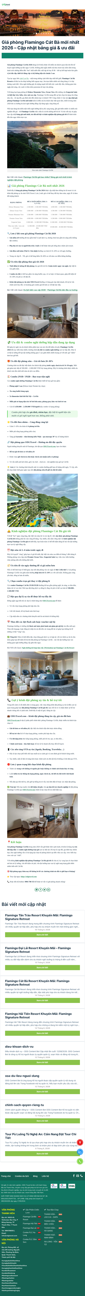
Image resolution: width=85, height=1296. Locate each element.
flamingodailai (8, 1280)
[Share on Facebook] (40, 890)
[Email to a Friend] (48, 890)
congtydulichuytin (9, 1263)
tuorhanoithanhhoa (10, 1283)
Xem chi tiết (42, 935)
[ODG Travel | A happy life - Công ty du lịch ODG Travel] (6, 5)
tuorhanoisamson (9, 1285)
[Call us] (81, 1175)
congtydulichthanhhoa (11, 1260)
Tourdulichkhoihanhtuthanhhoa (15, 1265)
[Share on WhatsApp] (36, 890)
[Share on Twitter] (44, 890)
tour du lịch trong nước (28, 1190)
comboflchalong (9, 1273)
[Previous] (5, 22)
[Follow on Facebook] (74, 1175)
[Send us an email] (77, 1175)
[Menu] (81, 4)
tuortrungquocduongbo (12, 1288)
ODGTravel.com (49, 446)
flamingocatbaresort (10, 1275)
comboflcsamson (9, 1270)
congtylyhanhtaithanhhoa (12, 1268)
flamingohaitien (8, 1278)
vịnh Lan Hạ (24, 78)
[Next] (80, 22)
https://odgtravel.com (29, 876)
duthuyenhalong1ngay (11, 1290)
